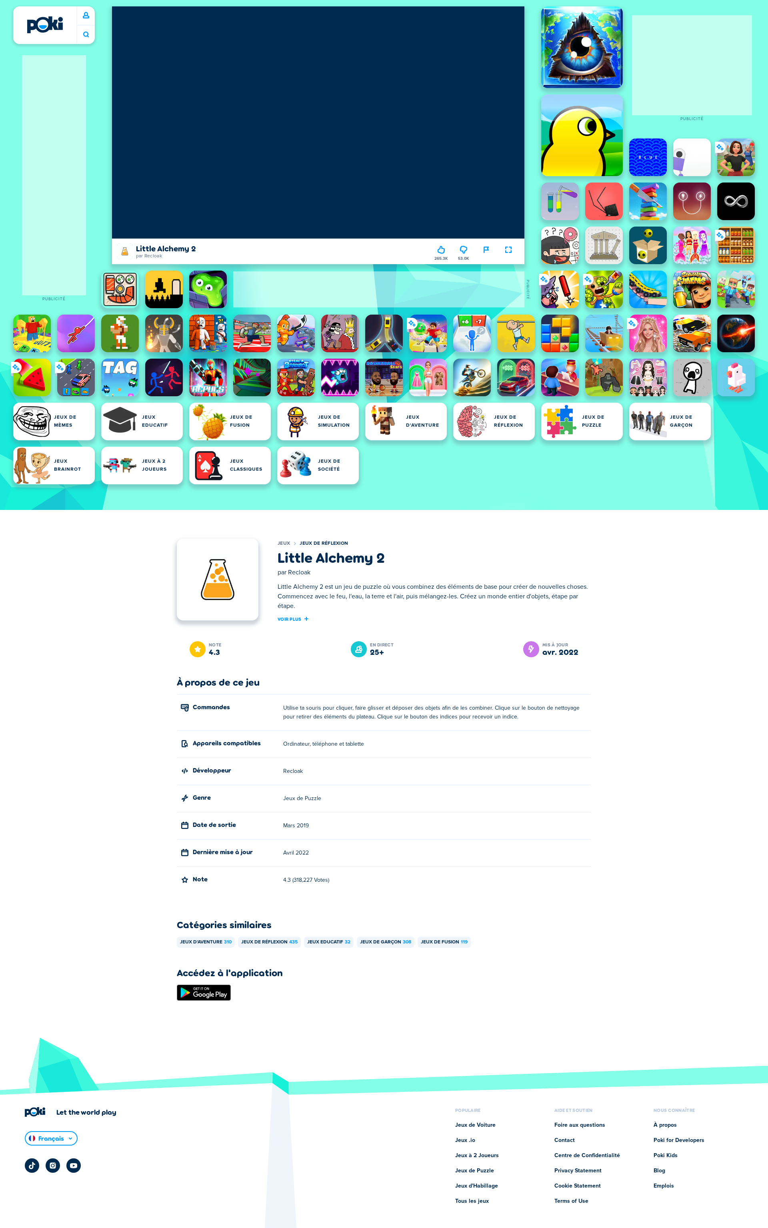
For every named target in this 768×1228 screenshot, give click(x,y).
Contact (564, 1140)
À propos (665, 1125)
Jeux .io (465, 1140)
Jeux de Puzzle (474, 1171)
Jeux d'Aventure (206, 942)
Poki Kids (666, 1155)
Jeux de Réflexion (324, 543)
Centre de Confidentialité (587, 1155)
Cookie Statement (577, 1186)
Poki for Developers (679, 1140)
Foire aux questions (579, 1125)
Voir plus (290, 619)
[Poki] (45, 24)
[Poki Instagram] (53, 1165)
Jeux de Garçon (385, 942)
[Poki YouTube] (73, 1165)
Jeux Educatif (328, 942)
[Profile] (86, 15)
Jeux (284, 543)
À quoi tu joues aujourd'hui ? (86, 34)
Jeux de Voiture (475, 1125)
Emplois (664, 1186)
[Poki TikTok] (32, 1165)
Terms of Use (571, 1201)
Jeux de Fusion (444, 942)
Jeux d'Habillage (476, 1186)
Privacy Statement (578, 1171)
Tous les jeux (472, 1201)
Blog (659, 1171)
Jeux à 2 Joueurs (477, 1155)
